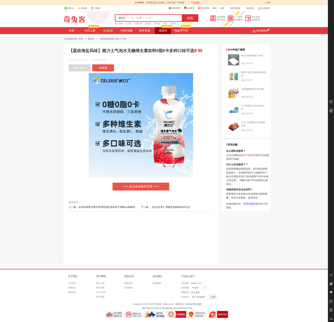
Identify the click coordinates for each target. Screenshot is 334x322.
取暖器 (148, 23)
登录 (215, 8)
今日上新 (91, 29)
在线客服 (265, 8)
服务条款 (72, 292)
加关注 (70, 8)
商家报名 (128, 283)
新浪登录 (176, 8)
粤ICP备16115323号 (151, 308)
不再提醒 (195, 2)
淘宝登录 (205, 8)
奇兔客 (74, 19)
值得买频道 (249, 203)
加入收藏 (195, 292)
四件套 (157, 23)
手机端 (97, 8)
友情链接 (128, 288)
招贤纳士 (72, 288)
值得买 (165, 29)
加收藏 (84, 8)
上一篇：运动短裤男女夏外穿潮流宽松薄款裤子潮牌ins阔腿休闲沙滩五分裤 (109, 207)
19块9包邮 (126, 30)
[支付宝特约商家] (155, 314)
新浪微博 (157, 283)
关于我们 (72, 283)
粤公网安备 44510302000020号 (177, 308)
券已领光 (80, 67)
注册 (222, 8)
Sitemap (188, 304)
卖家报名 (250, 8)
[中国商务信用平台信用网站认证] (114, 314)
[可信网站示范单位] (176, 314)
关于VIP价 (101, 292)
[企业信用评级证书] (134, 314)
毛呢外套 (138, 23)
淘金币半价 (181, 29)
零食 (165, 23)
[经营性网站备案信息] (197, 314)
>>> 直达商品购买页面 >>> (141, 186)
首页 (71, 30)
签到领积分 (262, 30)
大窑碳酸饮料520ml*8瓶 (252, 89)
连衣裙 (128, 23)
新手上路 (100, 283)
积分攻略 (100, 288)
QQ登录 (190, 8)
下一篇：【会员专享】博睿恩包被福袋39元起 (165, 207)
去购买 (103, 67)
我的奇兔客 (235, 8)
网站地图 (197, 304)
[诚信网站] (218, 314)
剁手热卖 (144, 30)
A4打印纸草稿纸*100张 (252, 55)
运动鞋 (173, 23)
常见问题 (100, 297)
